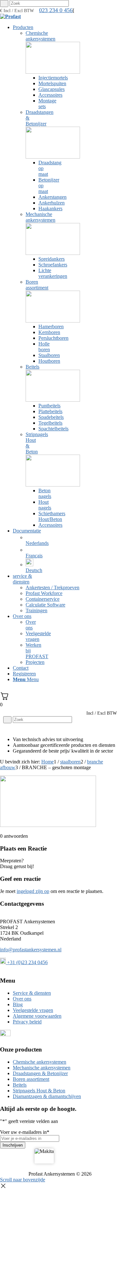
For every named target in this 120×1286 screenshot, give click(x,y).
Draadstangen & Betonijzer (40, 1073)
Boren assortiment (31, 1079)
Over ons (22, 998)
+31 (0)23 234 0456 (27, 962)
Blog (18, 1004)
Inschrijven (13, 1145)
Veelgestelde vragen (33, 1010)
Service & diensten (32, 993)
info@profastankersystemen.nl (30, 949)
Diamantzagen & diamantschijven (47, 1096)
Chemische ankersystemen (39, 1062)
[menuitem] (26, 276)
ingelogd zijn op (33, 891)
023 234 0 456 (56, 10)
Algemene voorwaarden (37, 1016)
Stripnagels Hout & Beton (39, 1090)
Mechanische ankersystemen (41, 1067)
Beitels (20, 1085)
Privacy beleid (27, 1021)
